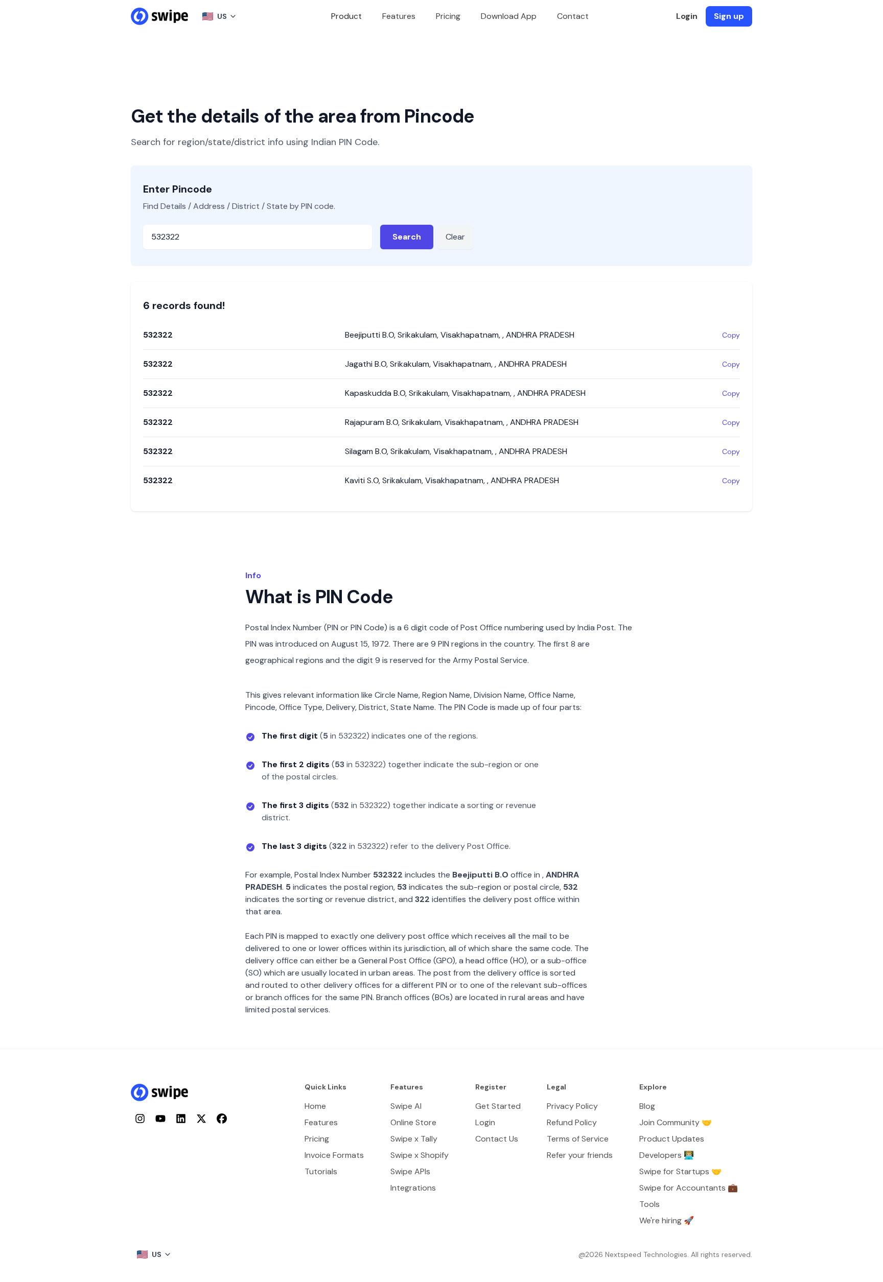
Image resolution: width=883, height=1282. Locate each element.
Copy (731, 335)
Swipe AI (406, 1106)
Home (315, 1106)
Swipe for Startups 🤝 (680, 1171)
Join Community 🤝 (675, 1122)
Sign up (729, 16)
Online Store (413, 1122)
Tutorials (321, 1171)
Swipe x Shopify (419, 1155)
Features (398, 16)
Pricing (448, 16)
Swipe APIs (410, 1171)
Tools (649, 1204)
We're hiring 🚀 (666, 1220)
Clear (455, 236)
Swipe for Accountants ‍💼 (688, 1187)
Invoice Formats (334, 1155)
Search (406, 236)
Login (687, 16)
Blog (647, 1106)
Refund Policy (572, 1122)
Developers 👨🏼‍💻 (666, 1155)
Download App (509, 16)
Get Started (498, 1106)
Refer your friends (580, 1155)
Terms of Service (578, 1138)
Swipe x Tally (413, 1138)
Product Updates (671, 1138)
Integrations (413, 1187)
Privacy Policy (572, 1106)
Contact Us (496, 1138)
